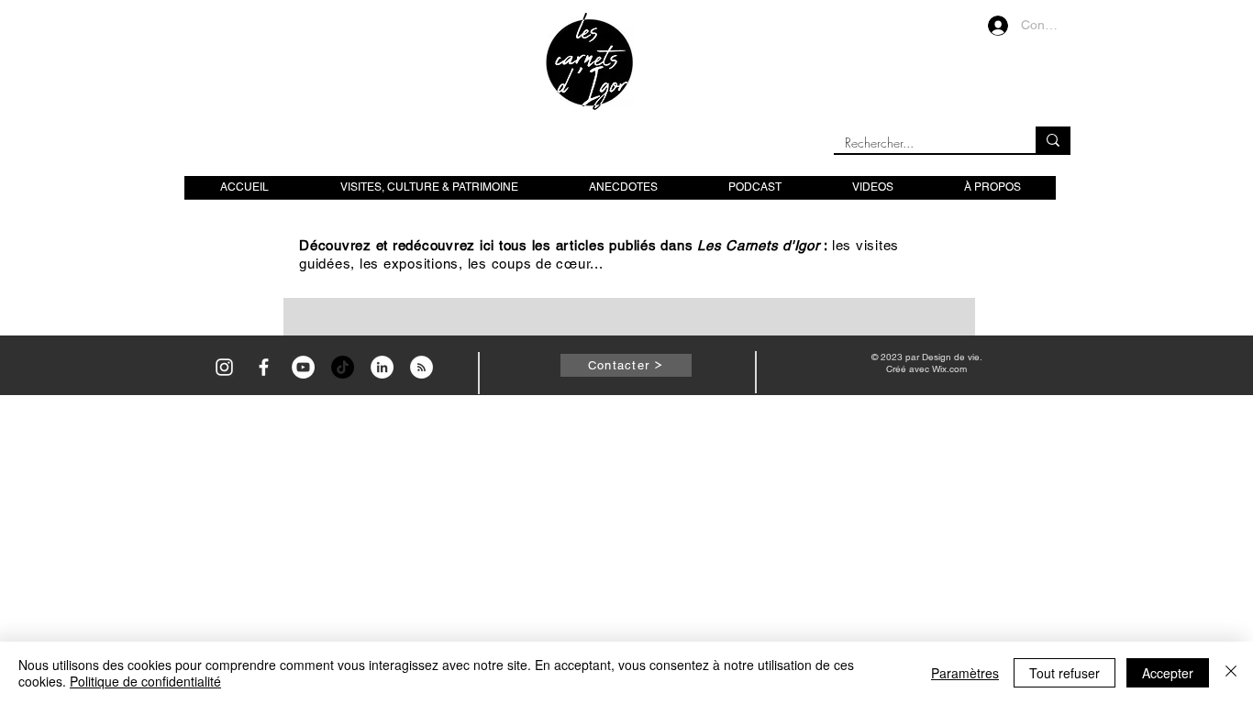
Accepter (1167, 673)
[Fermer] (1231, 672)
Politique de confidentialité (145, 681)
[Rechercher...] (1053, 139)
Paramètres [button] (965, 673)
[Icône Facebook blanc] (263, 367)
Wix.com (949, 369)
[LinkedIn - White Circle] (382, 367)
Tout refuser (1064, 673)
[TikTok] (342, 367)
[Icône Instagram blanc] (224, 367)
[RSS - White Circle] (421, 367)
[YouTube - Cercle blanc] (303, 367)
